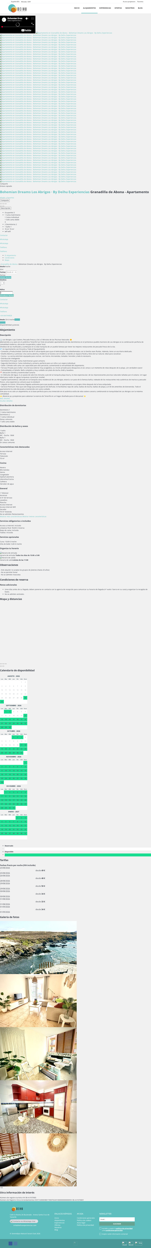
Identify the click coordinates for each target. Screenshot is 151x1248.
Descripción (5, 208)
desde (2, 266)
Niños (2, 289)
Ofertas (118, 8)
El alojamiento (10, 255)
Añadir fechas (5, 277)
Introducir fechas (7, 295)
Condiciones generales (86, 1218)
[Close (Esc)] (1, 203)
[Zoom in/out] (6, 203)
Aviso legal (81, 1223)
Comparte (5, 200)
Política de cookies (84, 1220)
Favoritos (140, 2)
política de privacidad (124, 1228)
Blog (140, 8)
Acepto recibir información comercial (115, 1234)
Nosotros (129, 8)
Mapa (7, 260)
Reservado (9, 846)
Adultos (3, 280)
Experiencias (105, 8)
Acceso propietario (129, 2)
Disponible (9, 852)
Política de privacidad (85, 1225)
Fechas (3, 272)
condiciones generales (114, 1230)
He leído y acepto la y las (117, 1229)
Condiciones (9, 258)
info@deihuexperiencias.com (24, 1225)
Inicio (77, 8)
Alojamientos (89, 8)
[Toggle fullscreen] (3, 203)
